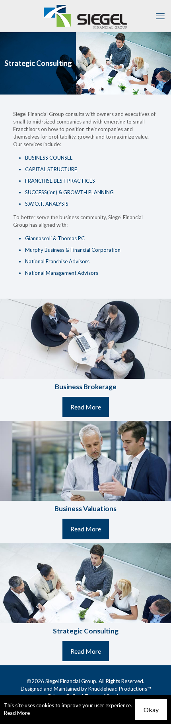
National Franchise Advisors (57, 261)
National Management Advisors (61, 273)
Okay (151, 709)
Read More (17, 713)
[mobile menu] (160, 16)
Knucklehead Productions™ (119, 688)
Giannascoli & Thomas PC (55, 238)
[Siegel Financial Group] (85, 16)
